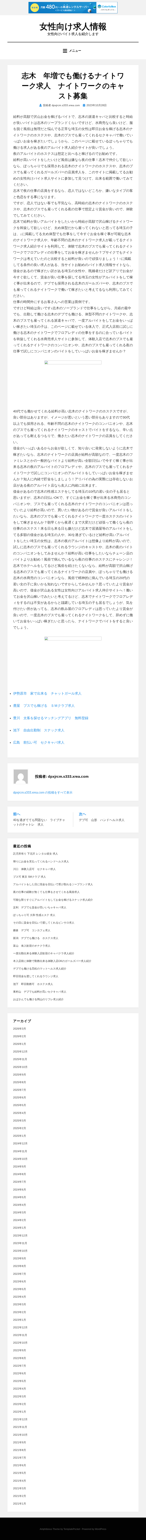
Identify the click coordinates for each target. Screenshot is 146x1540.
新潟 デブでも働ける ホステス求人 (35, 938)
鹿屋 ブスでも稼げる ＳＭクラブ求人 (44, 706)
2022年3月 (19, 1396)
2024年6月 (19, 1189)
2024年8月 (19, 1174)
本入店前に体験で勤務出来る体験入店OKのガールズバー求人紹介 (52, 960)
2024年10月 (20, 1158)
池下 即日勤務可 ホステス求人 (33, 984)
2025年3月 (19, 1120)
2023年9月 (19, 1258)
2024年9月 (19, 1166)
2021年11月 (20, 1426)
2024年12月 (20, 1143)
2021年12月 (20, 1419)
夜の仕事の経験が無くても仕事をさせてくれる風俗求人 (46, 891)
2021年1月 (19, 1503)
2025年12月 (20, 1051)
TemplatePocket (71, 1529)
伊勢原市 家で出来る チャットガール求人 (47, 693)
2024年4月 (19, 1204)
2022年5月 (19, 1381)
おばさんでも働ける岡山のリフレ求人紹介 (38, 999)
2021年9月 (19, 1442)
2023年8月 (19, 1266)
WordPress (100, 1529)
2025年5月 (19, 1105)
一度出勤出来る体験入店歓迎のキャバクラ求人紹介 (43, 953)
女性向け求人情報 (73, 26)
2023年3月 (19, 1304)
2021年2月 (19, 1495)
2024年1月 (19, 1227)
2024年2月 (19, 1220)
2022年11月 (20, 1335)
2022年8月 (19, 1358)
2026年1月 (19, 1043)
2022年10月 (20, 1342)
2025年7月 (19, 1089)
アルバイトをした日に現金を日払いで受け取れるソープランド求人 (53, 884)
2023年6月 (19, 1281)
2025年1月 (19, 1135)
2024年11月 (20, 1151)
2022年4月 (19, 1388)
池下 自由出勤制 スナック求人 (38, 730)
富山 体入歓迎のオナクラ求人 (31, 945)
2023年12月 (20, 1235)
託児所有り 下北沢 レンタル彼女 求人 (35, 853)
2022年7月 (19, 1365)
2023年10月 (20, 1250)
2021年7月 (19, 1457)
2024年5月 (19, 1197)
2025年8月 (19, 1082)
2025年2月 (19, 1128)
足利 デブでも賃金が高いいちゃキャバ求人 (39, 907)
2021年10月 (20, 1434)
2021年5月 (19, 1472)
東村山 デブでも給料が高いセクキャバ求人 (39, 991)
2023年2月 (19, 1312)
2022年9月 (19, 1350)
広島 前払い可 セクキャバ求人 (38, 742)
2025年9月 (19, 1074)
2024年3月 (19, 1212)
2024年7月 (19, 1181)
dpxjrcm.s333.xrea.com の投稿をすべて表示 (42, 792)
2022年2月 (19, 1404)
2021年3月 (19, 1488)
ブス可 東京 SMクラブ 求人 (29, 876)
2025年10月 (20, 1066)
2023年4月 (19, 1296)
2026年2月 (19, 1036)
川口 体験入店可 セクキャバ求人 (34, 869)
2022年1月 (19, 1411)
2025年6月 (19, 1097)
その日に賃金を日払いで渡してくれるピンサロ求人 (43, 922)
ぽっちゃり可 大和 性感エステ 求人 (34, 915)
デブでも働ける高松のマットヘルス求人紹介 (39, 968)
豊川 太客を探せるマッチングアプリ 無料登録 (50, 718)
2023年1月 (19, 1319)
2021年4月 (19, 1480)
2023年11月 (20, 1243)
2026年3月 (19, 1028)
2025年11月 (20, 1059)
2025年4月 (19, 1112)
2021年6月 (19, 1465)
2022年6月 (19, 1373)
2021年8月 (19, 1450)
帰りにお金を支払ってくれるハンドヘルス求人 (41, 861)
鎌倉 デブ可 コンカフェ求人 (31, 930)
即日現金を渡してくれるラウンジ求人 (35, 976)
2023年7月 (19, 1273)
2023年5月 (19, 1289)
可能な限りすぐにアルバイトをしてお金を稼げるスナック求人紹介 (53, 899)
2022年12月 (20, 1327)
